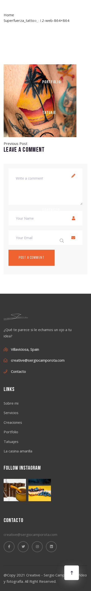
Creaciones (13, 422)
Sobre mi (50, 52)
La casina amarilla (51, 177)
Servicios (11, 412)
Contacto (51, 210)
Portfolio (51, 82)
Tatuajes (11, 441)
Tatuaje (49, 113)
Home (38, 21)
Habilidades (53, 143)
